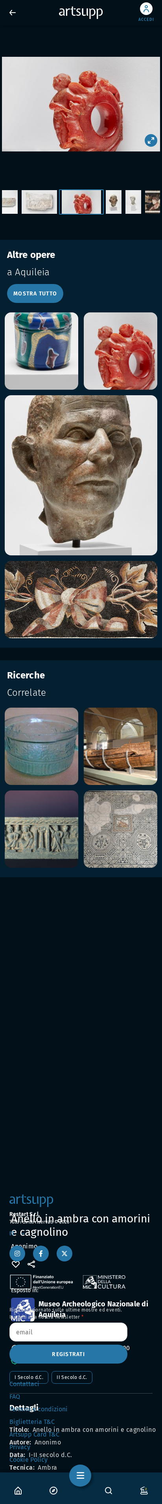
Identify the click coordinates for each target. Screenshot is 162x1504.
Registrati (68, 1354)
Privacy (19, 1447)
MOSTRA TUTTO (35, 293)
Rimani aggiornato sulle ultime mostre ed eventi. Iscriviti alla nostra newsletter (65, 1313)
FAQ (14, 1396)
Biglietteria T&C (32, 1422)
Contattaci (24, 1384)
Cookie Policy (28, 1459)
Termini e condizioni (38, 1409)
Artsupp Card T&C (34, 1434)
